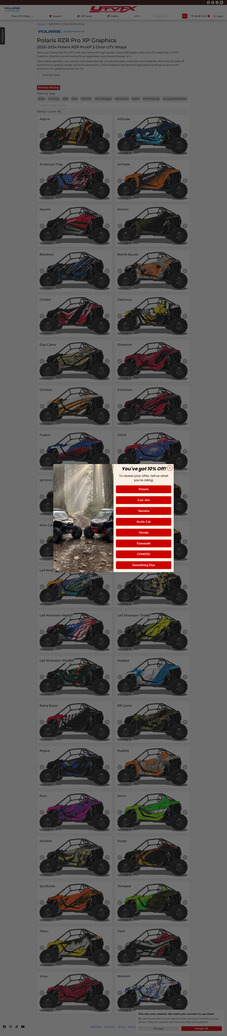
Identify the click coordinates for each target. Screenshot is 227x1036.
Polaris (144, 489)
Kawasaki (144, 543)
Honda (143, 532)
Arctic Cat (144, 522)
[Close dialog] (169, 468)
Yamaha (143, 511)
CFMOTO (143, 554)
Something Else (143, 565)
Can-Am (144, 500)
